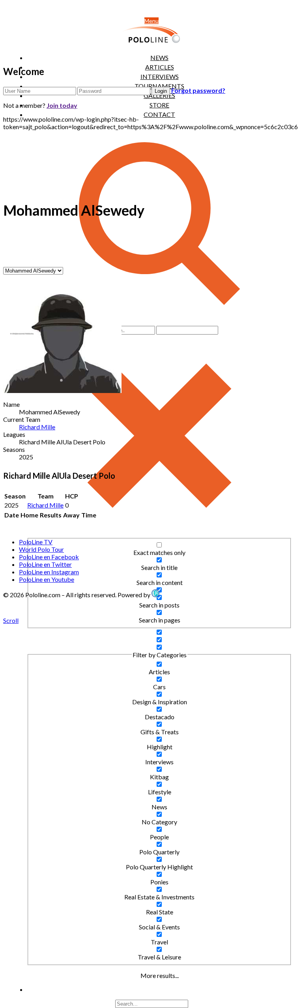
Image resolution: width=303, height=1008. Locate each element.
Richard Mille (37, 427)
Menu (151, 20)
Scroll (11, 620)
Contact (159, 114)
